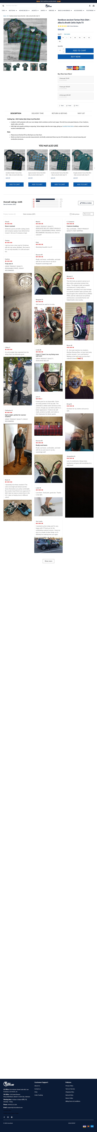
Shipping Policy (70, 1092)
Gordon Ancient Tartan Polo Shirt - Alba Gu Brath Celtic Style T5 (59, 174)
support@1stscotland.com (15, 1107)
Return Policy (69, 1098)
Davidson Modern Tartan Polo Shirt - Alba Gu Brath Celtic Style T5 (14, 174)
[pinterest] (12, 1117)
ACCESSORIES (78, 10)
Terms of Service (70, 1089)
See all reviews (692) (9, 204)
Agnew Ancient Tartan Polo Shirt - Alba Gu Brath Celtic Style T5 (37, 174)
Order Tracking (38, 1095)
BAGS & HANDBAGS (64, 10)
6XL (60, 41)
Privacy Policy (69, 1086)
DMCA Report (71, 1123)
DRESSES (51, 10)
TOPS (3, 10)
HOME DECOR (23, 10)
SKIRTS (43, 10)
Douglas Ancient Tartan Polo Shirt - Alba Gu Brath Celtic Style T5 (82, 174)
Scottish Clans (7, 1110)
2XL (75, 37)
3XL (80, 37)
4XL (84, 37)
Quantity (60, 46)
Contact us (37, 1089)
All (7, 16)
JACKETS (34, 10)
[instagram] (8, 1117)
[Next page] (94, 168)
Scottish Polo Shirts (68, 126)
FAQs (35, 1092)
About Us (37, 1086)
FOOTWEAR (89, 10)
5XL (89, 37)
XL (70, 37)
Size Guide (67, 34)
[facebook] (4, 1117)
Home (4, 16)
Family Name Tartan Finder (11, 1113)
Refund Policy (69, 1095)
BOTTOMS (12, 10)
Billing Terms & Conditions (73, 1101)
